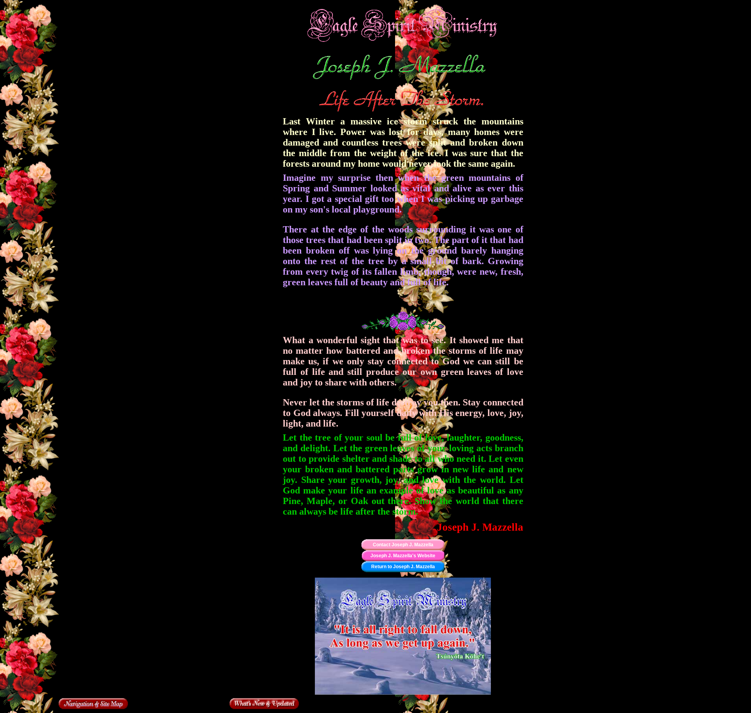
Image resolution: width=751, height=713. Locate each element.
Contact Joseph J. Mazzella (403, 544)
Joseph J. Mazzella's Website (402, 555)
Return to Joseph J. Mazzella (403, 566)
